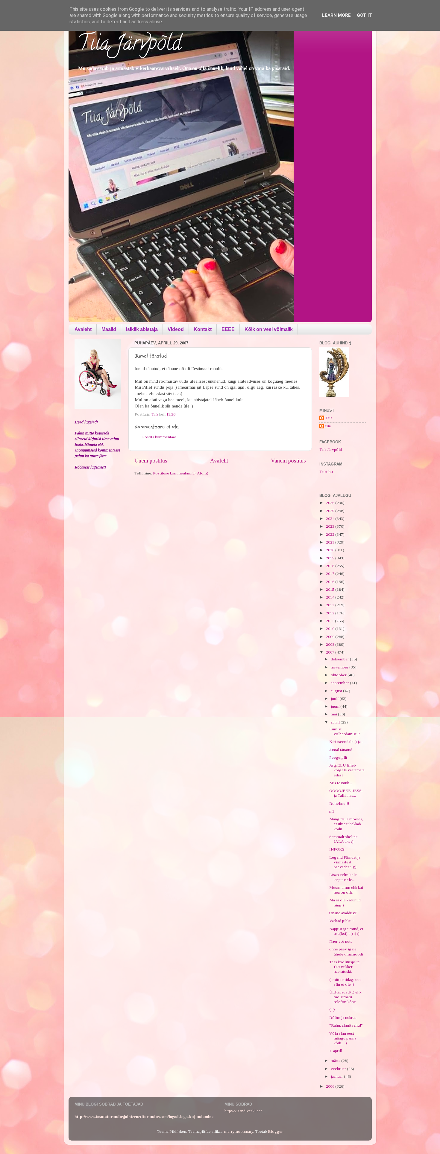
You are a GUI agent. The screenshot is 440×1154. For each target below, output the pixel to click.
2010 (330, 628)
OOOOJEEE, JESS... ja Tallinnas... (346, 793)
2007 (330, 652)
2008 (330, 644)
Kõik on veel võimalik (269, 329)
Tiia (328, 418)
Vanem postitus (288, 460)
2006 (330, 1086)
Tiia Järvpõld (129, 45)
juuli (335, 698)
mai (334, 714)
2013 (330, 605)
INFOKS (337, 849)
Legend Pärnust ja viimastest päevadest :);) (344, 862)
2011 (330, 621)
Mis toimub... (340, 783)
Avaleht (83, 329)
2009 (330, 636)
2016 (330, 581)
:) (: (332, 1010)
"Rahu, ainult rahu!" (346, 1025)
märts (336, 1060)
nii (331, 811)
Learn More (336, 15)
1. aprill (335, 1050)
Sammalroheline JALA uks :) (343, 839)
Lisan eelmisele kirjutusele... (343, 877)
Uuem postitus (150, 460)
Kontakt (203, 329)
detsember (340, 659)
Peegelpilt (338, 757)
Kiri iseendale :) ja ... (346, 741)
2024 (330, 518)
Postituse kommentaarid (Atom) (180, 473)
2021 (330, 542)
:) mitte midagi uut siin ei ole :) (345, 982)
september (340, 682)
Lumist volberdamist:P (344, 731)
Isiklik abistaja (142, 329)
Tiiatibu (326, 471)
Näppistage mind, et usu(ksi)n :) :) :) (346, 931)
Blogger (275, 1131)
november (340, 667)
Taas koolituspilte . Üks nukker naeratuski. (345, 967)
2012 (330, 613)
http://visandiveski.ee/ (243, 1111)
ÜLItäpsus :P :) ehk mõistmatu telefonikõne (345, 997)
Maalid (108, 329)
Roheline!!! (339, 803)
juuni (335, 706)
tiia (328, 426)
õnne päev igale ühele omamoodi (346, 951)
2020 (330, 550)
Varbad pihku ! (341, 920)
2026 (330, 502)
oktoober (339, 675)
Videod (176, 329)
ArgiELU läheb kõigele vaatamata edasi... (347, 770)
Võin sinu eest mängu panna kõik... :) (342, 1038)
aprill (336, 722)
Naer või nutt (340, 941)
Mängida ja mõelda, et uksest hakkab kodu (346, 824)
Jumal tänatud (340, 749)
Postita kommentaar (159, 437)
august (337, 691)
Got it (364, 15)
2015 (330, 589)
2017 (330, 573)
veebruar (339, 1068)
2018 (330, 566)
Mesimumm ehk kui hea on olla (346, 889)
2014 (330, 597)
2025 (330, 511)
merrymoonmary (238, 1131)
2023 (330, 526)
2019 (330, 558)
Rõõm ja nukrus (342, 1017)
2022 (330, 534)
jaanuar (337, 1076)
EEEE (228, 329)
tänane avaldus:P (343, 913)
